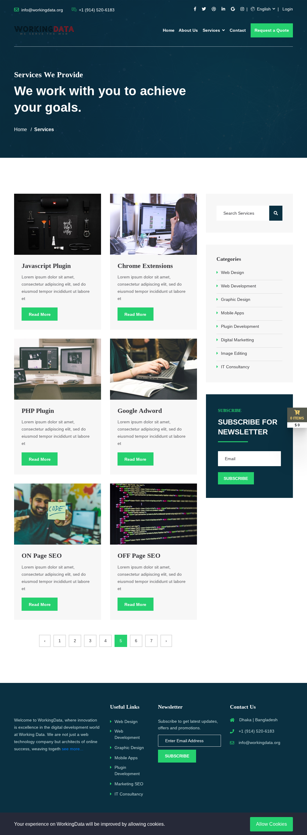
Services (212, 30)
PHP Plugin (38, 410)
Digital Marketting (237, 339)
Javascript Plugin (46, 265)
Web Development (238, 286)
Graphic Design (235, 299)
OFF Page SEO (139, 555)
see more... (72, 748)
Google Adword (140, 410)
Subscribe (177, 756)
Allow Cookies (271, 824)
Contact (238, 30)
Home (168, 30)
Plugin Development (240, 326)
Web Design (232, 272)
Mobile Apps (232, 312)
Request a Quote (272, 30)
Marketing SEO (129, 783)
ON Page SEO (42, 555)
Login (287, 9)
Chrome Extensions (145, 265)
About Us (188, 30)
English (263, 9)
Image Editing (234, 353)
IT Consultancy (235, 366)
